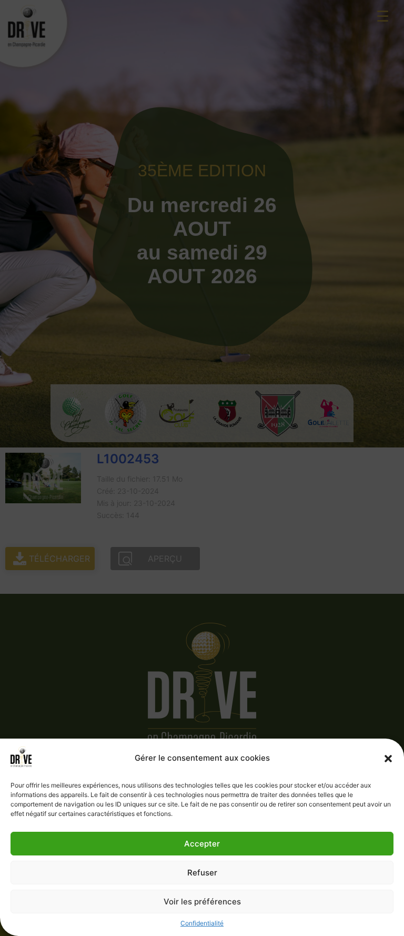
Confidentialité (202, 923)
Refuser (202, 873)
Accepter (202, 844)
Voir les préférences (202, 902)
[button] (388, 758)
